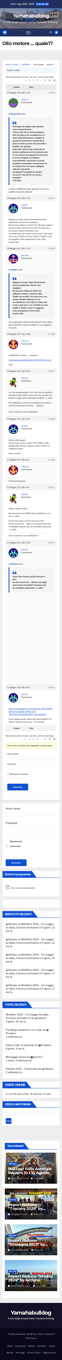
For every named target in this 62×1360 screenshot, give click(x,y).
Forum (15, 65)
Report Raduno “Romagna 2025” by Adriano (26, 1244)
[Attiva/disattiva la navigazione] (28, 32)
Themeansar (30, 1338)
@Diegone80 (14, 114)
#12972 (51, 687)
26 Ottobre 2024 (21, 1286)
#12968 (51, 419)
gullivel (38, 1178)
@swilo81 (13, 270)
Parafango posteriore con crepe (24, 1030)
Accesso (17, 787)
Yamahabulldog (31, 16)
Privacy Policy (34, 1352)
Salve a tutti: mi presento (20, 1045)
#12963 (51, 93)
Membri (9, 1352)
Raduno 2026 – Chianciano (22, 1069)
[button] (50, 32)
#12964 (51, 198)
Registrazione (49, 1352)
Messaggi (20, 1352)
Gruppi (52, 1346)
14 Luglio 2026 (19, 1214)
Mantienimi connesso (19, 774)
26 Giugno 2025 (20, 1250)
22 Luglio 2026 (19, 1178)
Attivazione (20, 1346)
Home (8, 65)
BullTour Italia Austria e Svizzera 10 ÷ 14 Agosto (30, 1171)
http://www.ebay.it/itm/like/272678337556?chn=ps (30, 360)
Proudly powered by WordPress (22, 1334)
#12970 (51, 487)
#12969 (51, 460)
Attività (31, 1346)
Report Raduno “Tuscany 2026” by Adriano (25, 1208)
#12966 (51, 334)
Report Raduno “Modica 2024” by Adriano (30, 1278)
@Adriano (13, 564)
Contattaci (41, 1346)
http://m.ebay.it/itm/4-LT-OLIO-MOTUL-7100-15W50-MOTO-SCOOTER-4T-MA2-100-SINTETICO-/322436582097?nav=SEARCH (31, 712)
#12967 (51, 371)
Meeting (12, 1164)
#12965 (51, 248)
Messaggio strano (16, 1057)
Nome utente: (13, 754)
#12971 (51, 543)
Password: (11, 764)
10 (49, 80)
